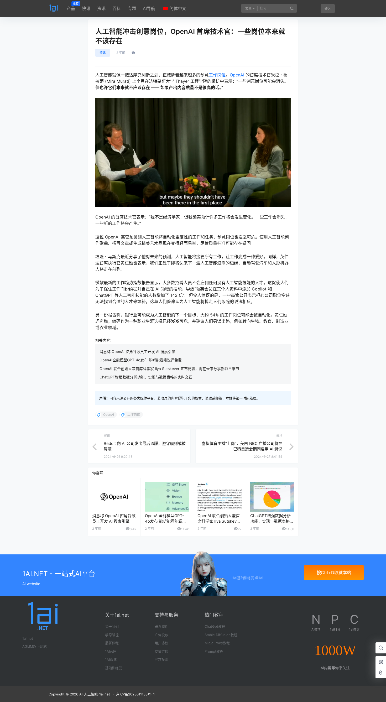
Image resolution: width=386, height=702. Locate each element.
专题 (132, 8)
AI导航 (149, 8)
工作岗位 (217, 74)
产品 (71, 6)
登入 (328, 9)
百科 (116, 8)
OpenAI (237, 74)
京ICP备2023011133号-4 (135, 694)
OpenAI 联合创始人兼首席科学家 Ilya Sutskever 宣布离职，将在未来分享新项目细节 (169, 368)
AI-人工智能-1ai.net (94, 694)
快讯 (86, 8)
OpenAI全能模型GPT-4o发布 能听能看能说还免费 (141, 360)
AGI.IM (27, 646)
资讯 (101, 8)
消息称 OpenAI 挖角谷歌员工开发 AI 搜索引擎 (137, 351)
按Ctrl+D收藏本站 (334, 572)
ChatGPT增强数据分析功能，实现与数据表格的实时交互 (146, 377)
